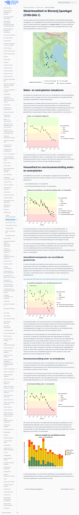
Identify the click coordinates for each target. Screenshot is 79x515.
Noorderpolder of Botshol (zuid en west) (9, 276)
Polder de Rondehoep (9, 369)
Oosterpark (6, 301)
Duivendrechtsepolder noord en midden (9, 44)
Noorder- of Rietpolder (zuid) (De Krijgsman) (9, 256)
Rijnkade (6, 435)
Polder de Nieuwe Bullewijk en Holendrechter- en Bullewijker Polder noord (8, 363)
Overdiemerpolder (8, 330)
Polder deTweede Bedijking (8, 375)
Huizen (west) (7, 165)
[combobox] (67, 2)
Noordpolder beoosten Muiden (8, 280)
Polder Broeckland (8, 348)
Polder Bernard (8, 336)
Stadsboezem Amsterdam (7, 467)
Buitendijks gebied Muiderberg (8, 17)
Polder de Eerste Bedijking (8, 356)
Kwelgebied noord (10, 235)
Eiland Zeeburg (8, 48)
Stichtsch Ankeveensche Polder (9, 475)
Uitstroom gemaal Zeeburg (8, 485)
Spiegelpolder (7, 455)
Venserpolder (7, 494)
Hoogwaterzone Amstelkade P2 (8, 150)
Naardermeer (7, 212)
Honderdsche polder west (9, 141)
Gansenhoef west (8, 76)
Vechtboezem (7, 489)
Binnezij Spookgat (10, 219)
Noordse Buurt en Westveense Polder (9, 285)
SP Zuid (6, 452)
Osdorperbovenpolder (9, 309)
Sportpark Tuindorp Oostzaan (9, 463)
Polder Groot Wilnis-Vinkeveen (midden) (9, 387)
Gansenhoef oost (8, 73)
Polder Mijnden (8, 407)
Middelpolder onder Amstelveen (9, 201)
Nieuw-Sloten (7, 238)
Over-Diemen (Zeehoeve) (7, 322)
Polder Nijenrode (8, 410)
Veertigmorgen (9, 228)
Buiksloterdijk (7, 5)
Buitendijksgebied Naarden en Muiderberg (8, 30)
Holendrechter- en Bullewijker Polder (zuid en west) (8, 125)
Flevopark (6, 62)
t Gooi (5, 479)
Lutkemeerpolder (8, 197)
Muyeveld (6, 209)
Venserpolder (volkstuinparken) (8, 504)
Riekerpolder (7, 432)
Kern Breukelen (8, 174)
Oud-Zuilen (7, 313)
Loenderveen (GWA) (9, 195)
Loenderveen (7, 192)
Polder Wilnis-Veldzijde (7, 425)
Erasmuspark (7, 59)
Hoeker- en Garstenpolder (7, 120)
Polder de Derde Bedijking (8, 351)
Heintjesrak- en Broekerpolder (8, 108)
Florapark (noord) (8, 65)
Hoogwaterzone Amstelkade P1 (8, 145)
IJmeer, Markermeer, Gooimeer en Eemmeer (9, 170)
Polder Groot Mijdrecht (7, 382)
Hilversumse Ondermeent (7, 115)
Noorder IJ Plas (7, 261)
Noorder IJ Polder (8, 264)
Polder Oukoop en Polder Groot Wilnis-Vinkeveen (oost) (9, 414)
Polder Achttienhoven (9, 333)
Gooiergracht (7, 94)
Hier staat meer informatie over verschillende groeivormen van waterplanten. (46, 279)
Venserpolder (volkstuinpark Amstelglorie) (7, 499)
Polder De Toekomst (9, 372)
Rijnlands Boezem (8, 438)
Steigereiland (7, 471)
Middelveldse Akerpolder (7, 205)
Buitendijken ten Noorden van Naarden (8, 12)
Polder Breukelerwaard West (9, 344)
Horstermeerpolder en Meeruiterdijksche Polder (9, 158)
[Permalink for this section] (65, 90)
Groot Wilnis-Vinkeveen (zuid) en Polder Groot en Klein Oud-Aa (9, 99)
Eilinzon (6, 56)
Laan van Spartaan (8, 184)
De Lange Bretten (8, 38)
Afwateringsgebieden (29, 7)
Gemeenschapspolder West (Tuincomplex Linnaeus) (9, 85)
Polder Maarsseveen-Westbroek (9, 403)
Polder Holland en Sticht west (8, 396)
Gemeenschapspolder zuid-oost (9, 90)
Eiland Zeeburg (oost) (9, 51)
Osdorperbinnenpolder (9, 304)
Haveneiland (7, 105)
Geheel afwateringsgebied (10, 216)
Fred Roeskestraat (8, 71)
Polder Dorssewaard (9, 379)
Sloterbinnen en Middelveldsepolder (9, 448)
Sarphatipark (7, 445)
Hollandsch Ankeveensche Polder (9, 136)
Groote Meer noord (10, 222)
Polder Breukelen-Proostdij (8, 339)
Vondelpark (7, 508)
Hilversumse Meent (9, 112)
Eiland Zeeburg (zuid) (9, 53)
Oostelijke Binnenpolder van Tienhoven (8, 296)
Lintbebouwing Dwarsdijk (7, 188)
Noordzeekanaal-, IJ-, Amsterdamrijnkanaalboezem (9, 290)
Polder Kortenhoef (8, 399)
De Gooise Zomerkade (9, 35)
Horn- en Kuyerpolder (9, 154)
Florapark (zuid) (8, 68)
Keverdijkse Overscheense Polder (9, 178)
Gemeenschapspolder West (9, 80)
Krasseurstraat (7, 182)
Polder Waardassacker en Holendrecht (8, 420)
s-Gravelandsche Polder (8, 441)
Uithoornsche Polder (9, 481)
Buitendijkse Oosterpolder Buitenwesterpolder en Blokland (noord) (9, 24)
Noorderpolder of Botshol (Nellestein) (9, 272)
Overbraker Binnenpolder (7, 326)
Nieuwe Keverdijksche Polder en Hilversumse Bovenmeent (9, 243)
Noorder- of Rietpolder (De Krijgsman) (7, 250)
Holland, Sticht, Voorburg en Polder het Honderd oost (9, 131)
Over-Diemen (7, 316)
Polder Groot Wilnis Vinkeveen (9, 391)
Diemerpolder (7, 40)
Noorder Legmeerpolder (8, 267)
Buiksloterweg (7, 8)
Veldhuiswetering (8, 492)
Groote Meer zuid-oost (11, 225)
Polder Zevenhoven (9, 429)
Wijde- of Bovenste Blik (10, 231)
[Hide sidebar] (17, 513)
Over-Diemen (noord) (9, 318)
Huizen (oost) (7, 163)
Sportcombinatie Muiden (8, 459)
